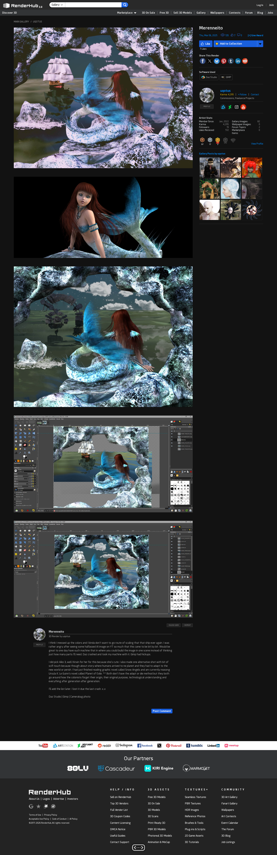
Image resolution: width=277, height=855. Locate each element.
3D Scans (153, 816)
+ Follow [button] (242, 94)
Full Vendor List (119, 809)
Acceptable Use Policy (39, 819)
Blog (260, 12)
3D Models (154, 809)
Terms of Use (35, 815)
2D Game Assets (194, 835)
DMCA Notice (117, 829)
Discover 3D (9, 12)
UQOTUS (37, 21)
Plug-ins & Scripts (195, 829)
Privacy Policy (50, 815)
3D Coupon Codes (120, 816)
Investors (72, 798)
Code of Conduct (59, 819)
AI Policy (73, 819)
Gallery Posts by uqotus (212, 153)
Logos (46, 798)
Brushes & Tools (194, 822)
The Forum (227, 829)
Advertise (58, 798)
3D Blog (226, 835)
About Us (34, 798)
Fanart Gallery (229, 803)
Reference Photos (195, 816)
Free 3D (164, 12)
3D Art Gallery (229, 797)
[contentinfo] (58, 4)
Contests (234, 12)
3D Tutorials (192, 842)
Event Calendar (229, 822)
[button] (103, 98)
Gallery (201, 12)
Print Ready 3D (156, 822)
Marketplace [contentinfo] (125, 12)
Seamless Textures (195, 797)
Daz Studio (211, 77)
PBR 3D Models (157, 829)
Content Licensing (120, 822)
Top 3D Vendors (119, 803)
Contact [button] (255, 94)
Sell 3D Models (182, 12)
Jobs (270, 12)
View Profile (257, 143)
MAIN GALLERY (21, 21)
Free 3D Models (157, 797)
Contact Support (119, 842)
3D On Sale (148, 12)
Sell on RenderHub (120, 797)
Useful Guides (117, 835)
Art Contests (228, 816)
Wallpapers (217, 12)
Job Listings (228, 842)
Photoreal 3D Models (160, 835)
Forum (249, 12)
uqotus (225, 91)
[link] (261, 5)
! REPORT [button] (187, 625)
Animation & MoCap (159, 842)
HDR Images (192, 809)
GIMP (228, 77)
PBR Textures (193, 803)
